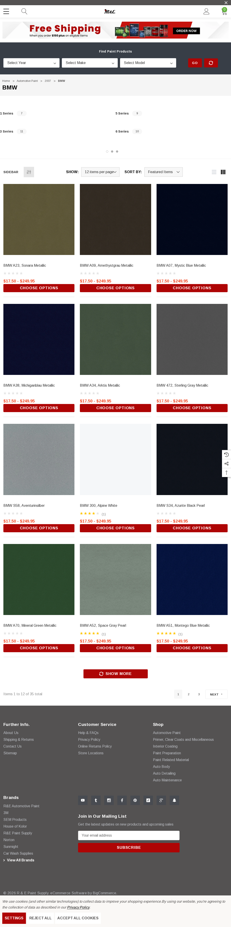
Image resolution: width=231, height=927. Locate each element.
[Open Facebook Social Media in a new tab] (122, 800)
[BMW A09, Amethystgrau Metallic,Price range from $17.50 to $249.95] (115, 219)
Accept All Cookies (78, 918)
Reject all (40, 918)
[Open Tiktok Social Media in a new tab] (148, 800)
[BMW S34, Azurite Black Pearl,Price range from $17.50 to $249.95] (192, 459)
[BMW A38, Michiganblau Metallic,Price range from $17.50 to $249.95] (38, 339)
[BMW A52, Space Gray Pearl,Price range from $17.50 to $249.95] (115, 579)
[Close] (226, 2)
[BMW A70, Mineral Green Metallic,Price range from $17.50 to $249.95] (38, 579)
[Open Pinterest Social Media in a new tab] (135, 800)
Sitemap (10, 753)
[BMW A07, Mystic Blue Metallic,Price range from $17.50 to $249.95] (192, 219)
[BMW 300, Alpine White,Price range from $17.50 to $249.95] (115, 459)
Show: (72, 172)
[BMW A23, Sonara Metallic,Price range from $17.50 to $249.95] (38, 219)
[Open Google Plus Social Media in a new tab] (161, 800)
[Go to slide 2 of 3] (112, 151)
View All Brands (20, 860)
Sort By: (133, 172)
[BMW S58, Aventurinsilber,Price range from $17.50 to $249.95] (38, 459)
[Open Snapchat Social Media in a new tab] (174, 800)
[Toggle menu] (6, 10)
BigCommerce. (105, 893)
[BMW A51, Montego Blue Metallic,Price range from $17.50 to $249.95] (192, 579)
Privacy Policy (78, 907)
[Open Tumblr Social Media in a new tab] (96, 800)
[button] (115, 30)
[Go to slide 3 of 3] (117, 151)
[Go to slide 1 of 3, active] (107, 151)
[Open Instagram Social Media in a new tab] (109, 800)
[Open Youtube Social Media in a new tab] (83, 800)
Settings (14, 918)
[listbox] (163, 172)
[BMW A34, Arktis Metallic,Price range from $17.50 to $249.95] (115, 339)
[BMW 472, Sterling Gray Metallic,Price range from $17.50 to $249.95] (192, 339)
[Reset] (211, 62)
